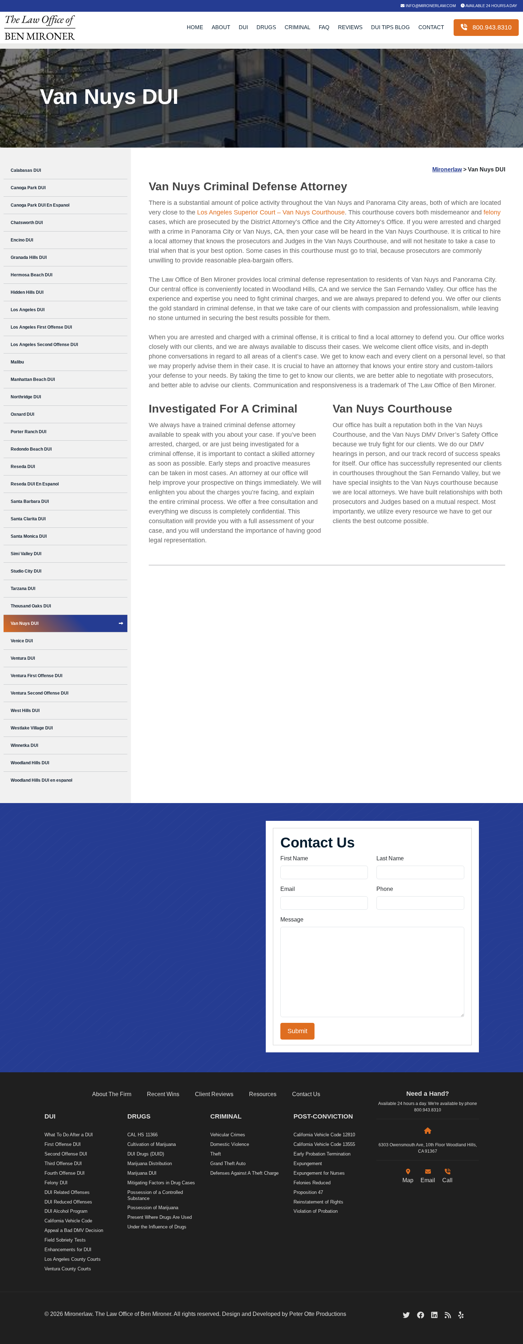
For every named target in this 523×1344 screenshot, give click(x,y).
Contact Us (306, 1094)
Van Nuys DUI (24, 623)
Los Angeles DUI (27, 309)
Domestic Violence (229, 1144)
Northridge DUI (26, 396)
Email (287, 889)
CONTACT (431, 27)
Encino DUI (22, 240)
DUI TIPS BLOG (390, 27)
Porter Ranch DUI (28, 431)
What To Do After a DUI (68, 1134)
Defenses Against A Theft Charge (244, 1173)
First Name (294, 858)
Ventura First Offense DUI (36, 675)
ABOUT (221, 27)
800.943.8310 (489, 27)
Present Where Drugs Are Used (159, 1217)
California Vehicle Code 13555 (324, 1144)
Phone (384, 889)
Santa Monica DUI (29, 536)
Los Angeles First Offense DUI (41, 327)
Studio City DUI (26, 571)
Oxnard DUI (22, 414)
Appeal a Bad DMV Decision (73, 1230)
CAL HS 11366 (142, 1134)
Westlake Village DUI (32, 728)
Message (291, 920)
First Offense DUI (62, 1144)
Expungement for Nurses (319, 1173)
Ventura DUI (23, 658)
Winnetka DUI (24, 745)
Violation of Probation (316, 1211)
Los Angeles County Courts (72, 1259)
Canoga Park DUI (28, 187)
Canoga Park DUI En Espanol (40, 205)
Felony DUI (56, 1182)
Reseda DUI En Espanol (35, 484)
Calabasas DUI (26, 170)
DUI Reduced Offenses (68, 1202)
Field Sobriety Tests (65, 1240)
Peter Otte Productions (317, 1314)
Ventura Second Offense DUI (39, 693)
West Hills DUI (25, 710)
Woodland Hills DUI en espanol (41, 780)
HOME (195, 27)
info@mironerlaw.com (430, 6)
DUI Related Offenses (67, 1192)
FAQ (324, 27)
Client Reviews (214, 1094)
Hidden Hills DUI (27, 292)
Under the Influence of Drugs (156, 1226)
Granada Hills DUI (29, 257)
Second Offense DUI (65, 1154)
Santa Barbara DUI (30, 501)
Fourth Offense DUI (64, 1173)
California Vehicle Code (68, 1220)
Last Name (390, 858)
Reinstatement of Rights (318, 1202)
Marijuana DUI (142, 1173)
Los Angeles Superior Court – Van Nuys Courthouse (271, 212)
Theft (215, 1154)
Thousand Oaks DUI (31, 606)
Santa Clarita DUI (28, 518)
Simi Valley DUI (26, 553)
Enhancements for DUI (67, 1249)
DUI (243, 27)
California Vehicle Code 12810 (324, 1134)
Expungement (308, 1163)
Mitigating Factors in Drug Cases (161, 1182)
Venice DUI (22, 640)
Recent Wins (163, 1094)
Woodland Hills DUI (30, 762)
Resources (262, 1094)
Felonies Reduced (312, 1182)
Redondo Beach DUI (31, 449)
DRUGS (266, 27)
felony (492, 212)
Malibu (17, 362)
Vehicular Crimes (227, 1134)
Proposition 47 (308, 1192)
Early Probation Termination (322, 1154)
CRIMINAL (297, 27)
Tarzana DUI (23, 588)
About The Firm (111, 1094)
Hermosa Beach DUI (31, 274)
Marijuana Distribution (149, 1163)
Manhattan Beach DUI (33, 379)
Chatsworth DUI (27, 222)
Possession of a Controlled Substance (155, 1195)
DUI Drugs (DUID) (145, 1154)
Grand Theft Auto (227, 1163)
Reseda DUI (23, 466)
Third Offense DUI (63, 1163)
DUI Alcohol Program (66, 1211)
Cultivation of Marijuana (151, 1144)
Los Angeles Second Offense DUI (44, 344)
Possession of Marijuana (152, 1207)
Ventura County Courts (67, 1268)
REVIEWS (350, 27)
